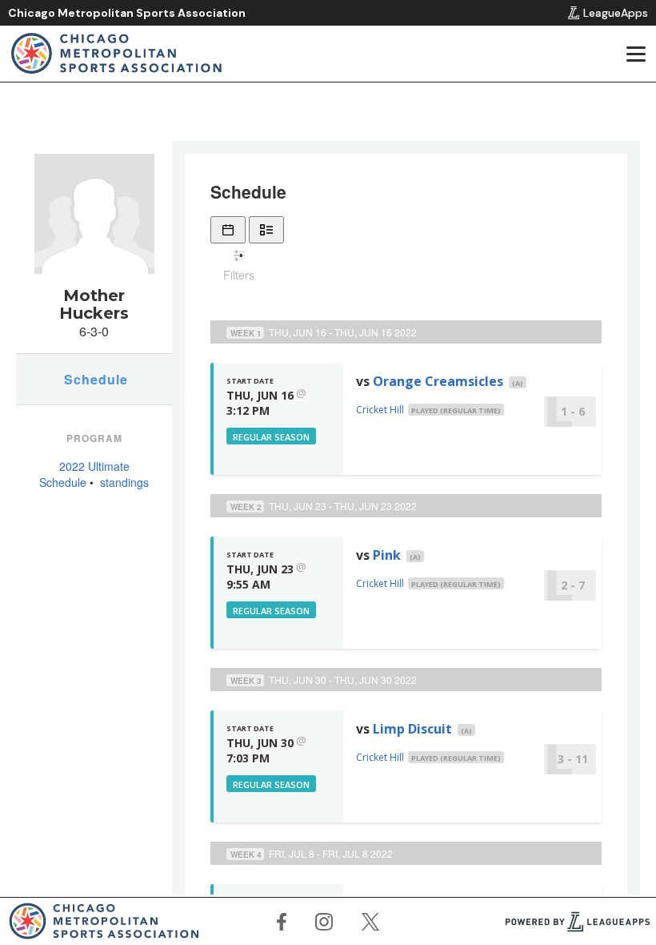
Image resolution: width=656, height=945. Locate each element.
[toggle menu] (635, 53)
